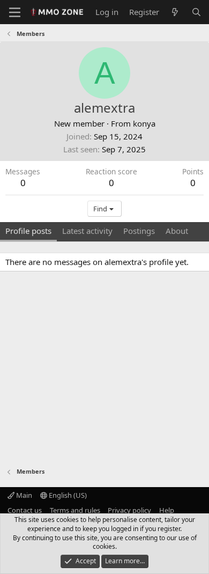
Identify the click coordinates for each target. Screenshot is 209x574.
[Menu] (14, 12)
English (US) (67, 495)
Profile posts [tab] (28, 230)
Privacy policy (129, 510)
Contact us (25, 510)
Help (166, 510)
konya (144, 123)
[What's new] (175, 12)
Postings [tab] (139, 230)
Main (23, 495)
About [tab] (177, 230)
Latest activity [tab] (87, 230)
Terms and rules (75, 510)
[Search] (196, 12)
